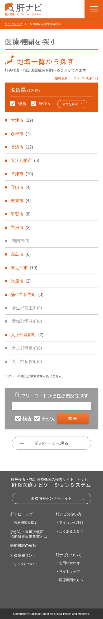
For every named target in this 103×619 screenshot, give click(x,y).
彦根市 (21, 133)
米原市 (21, 281)
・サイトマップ (68, 572)
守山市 (21, 187)
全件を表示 (70, 104)
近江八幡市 (25, 160)
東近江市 (24, 267)
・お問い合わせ (68, 563)
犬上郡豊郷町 (27, 334)
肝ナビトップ (13, 23)
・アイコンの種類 (69, 523)
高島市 (21, 254)
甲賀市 (21, 214)
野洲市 (21, 227)
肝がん (49, 418)
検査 (27, 418)
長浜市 (22, 147)
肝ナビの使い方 (69, 514)
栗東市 (21, 200)
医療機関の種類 (23, 545)
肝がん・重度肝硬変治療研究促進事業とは (28, 534)
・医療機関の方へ (69, 580)
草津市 (22, 174)
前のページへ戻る (51, 443)
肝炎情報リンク (23, 555)
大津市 (22, 120)
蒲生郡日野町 (27, 294)
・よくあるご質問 (69, 531)
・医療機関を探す (24, 523)
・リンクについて (24, 564)
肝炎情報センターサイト (51, 498)
